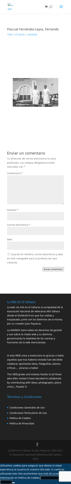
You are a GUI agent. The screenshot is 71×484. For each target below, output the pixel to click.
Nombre (13, 210)
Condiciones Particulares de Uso (28, 413)
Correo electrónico (18, 224)
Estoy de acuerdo (50, 477)
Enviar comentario (53, 269)
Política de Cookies (20, 418)
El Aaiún (20, 34)
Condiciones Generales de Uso (27, 407)
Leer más (6, 481)
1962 (10, 34)
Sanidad (32, 34)
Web (9, 239)
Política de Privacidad (21, 423)
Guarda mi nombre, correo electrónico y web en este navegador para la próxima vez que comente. (35, 258)
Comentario (15, 173)
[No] (13, 482)
